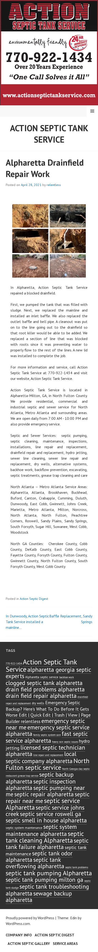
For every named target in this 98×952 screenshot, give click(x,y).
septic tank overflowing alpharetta (35, 863)
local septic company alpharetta (41, 757)
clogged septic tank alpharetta (44, 683)
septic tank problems (76, 867)
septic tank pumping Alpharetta (49, 873)
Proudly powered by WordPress (30, 917)
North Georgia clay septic (76, 768)
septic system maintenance (24, 828)
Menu (92, 111)
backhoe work (66, 677)
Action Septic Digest (34, 599)
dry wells (38, 703)
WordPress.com (18, 923)
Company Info (19, 935)
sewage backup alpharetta (39, 896)
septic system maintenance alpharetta (41, 830)
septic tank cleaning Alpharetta (45, 837)
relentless (54, 185)
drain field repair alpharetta (41, 696)
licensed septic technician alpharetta (45, 750)
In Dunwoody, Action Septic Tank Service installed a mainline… (27, 622)
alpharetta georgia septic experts (48, 673)
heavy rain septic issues (65, 741)
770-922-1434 (14, 663)
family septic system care (47, 735)
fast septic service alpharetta (47, 737)
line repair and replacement (48, 755)
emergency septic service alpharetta (47, 730)
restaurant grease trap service (22, 775)
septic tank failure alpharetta (47, 843)
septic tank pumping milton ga (44, 879)
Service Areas (65, 943)
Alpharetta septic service (41, 677)
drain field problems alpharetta (45, 689)
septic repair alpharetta (44, 794)
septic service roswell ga (50, 814)
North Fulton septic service (47, 764)
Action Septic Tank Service (49, 133)
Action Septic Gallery (29, 943)
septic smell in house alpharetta (46, 820)
